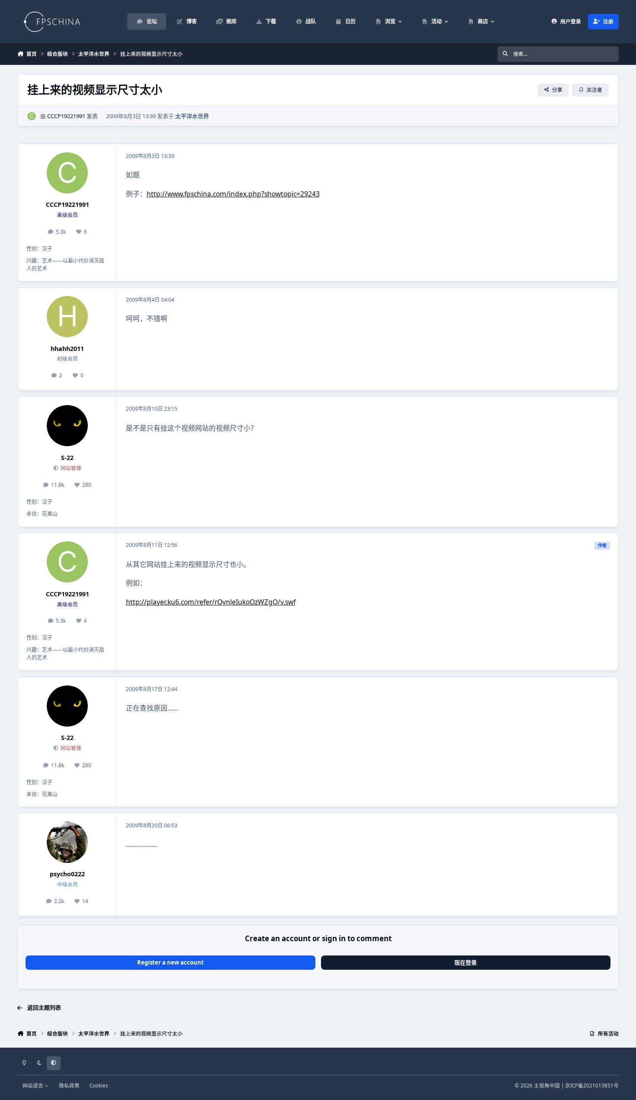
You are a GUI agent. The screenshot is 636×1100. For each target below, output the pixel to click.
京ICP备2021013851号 (592, 1085)
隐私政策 (69, 1085)
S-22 (67, 458)
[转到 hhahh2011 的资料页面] (67, 316)
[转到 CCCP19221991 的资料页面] (31, 116)
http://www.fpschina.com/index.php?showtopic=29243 (233, 194)
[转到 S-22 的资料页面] (67, 425)
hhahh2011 (67, 348)
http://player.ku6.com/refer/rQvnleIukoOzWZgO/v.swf (211, 602)
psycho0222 (67, 874)
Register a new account (170, 962)
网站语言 (33, 1085)
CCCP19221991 (66, 116)
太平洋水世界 (192, 116)
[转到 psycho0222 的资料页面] (67, 842)
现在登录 (465, 962)
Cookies (99, 1085)
